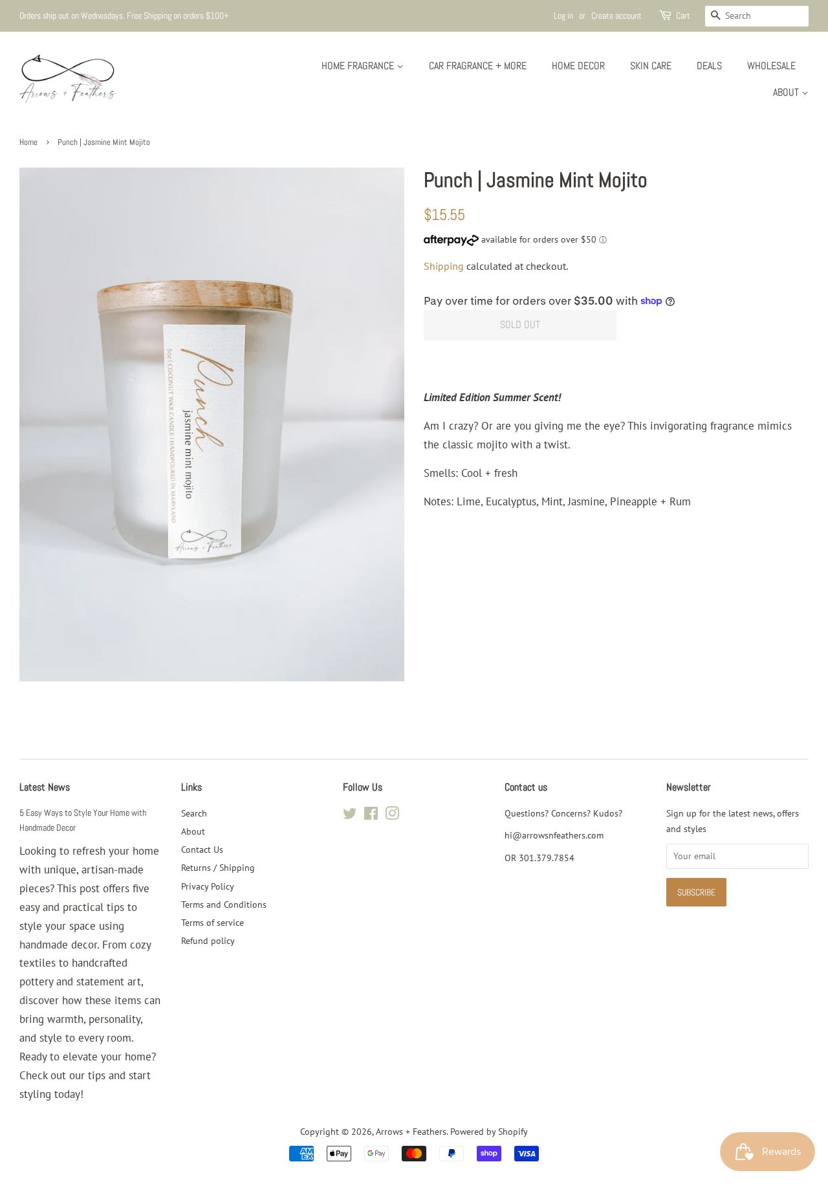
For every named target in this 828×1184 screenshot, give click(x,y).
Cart (683, 15)
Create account (616, 15)
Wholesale (771, 65)
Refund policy (208, 940)
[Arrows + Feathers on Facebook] (371, 815)
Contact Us (202, 849)
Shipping (444, 265)
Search (194, 813)
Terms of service (212, 922)
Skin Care (650, 65)
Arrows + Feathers (411, 1131)
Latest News (44, 787)
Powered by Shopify (489, 1131)
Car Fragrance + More (478, 65)
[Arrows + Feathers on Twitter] (350, 815)
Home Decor (578, 65)
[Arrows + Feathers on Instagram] (392, 815)
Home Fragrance (359, 65)
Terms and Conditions (224, 904)
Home (28, 142)
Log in (563, 15)
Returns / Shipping (218, 867)
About (787, 92)
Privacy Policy (207, 886)
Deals (709, 65)
